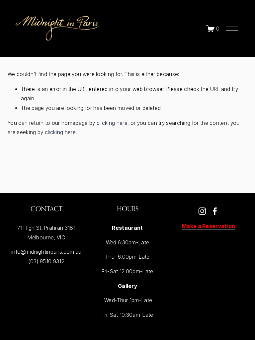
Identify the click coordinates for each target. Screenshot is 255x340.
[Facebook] (215, 211)
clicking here (112, 123)
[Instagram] (202, 211)
